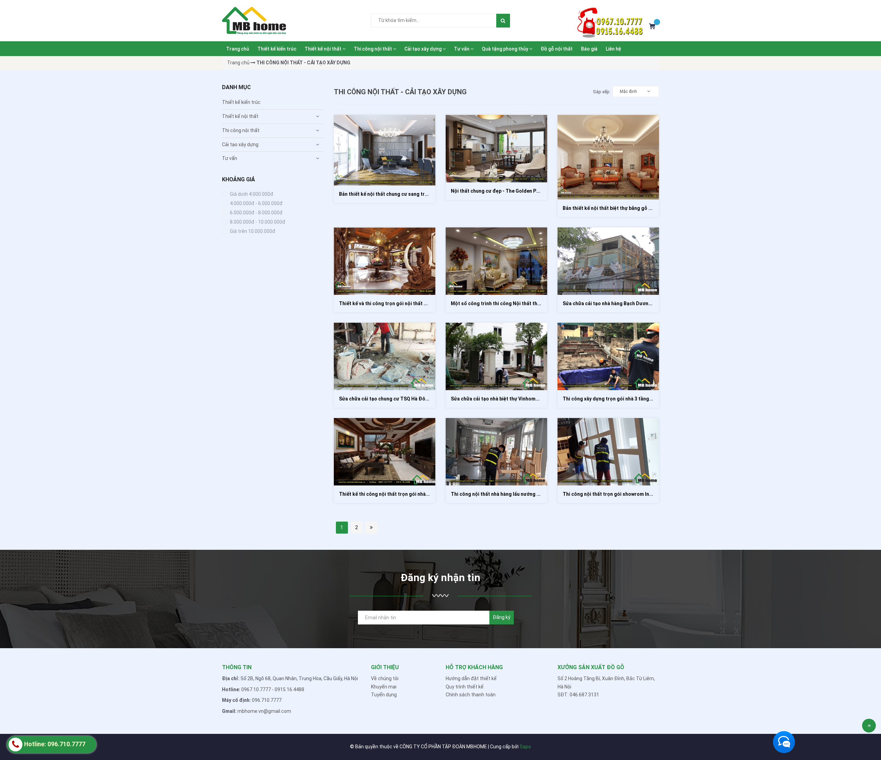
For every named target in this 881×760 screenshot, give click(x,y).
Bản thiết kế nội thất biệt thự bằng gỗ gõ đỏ (612, 208)
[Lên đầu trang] (869, 725)
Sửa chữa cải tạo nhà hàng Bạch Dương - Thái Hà (618, 303)
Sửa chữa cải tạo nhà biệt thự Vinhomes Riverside (507, 399)
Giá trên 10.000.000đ (252, 231)
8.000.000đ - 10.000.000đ (257, 222)
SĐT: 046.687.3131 (578, 694)
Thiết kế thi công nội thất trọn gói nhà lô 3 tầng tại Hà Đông (407, 494)
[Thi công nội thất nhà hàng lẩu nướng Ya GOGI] (496, 451)
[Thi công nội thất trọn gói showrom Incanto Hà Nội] (608, 451)
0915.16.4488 (289, 689)
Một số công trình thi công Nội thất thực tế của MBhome (515, 303)
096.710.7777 (267, 700)
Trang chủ (237, 49)
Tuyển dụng (384, 694)
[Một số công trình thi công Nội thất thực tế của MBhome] (496, 261)
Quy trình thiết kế (465, 686)
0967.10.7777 (256, 689)
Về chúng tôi (385, 678)
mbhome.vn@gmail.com (264, 711)
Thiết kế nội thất (323, 49)
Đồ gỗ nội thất (557, 49)
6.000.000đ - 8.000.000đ (256, 212)
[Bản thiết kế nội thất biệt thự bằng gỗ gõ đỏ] (608, 157)
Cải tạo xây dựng (423, 49)
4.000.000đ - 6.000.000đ (256, 203)
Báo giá (589, 49)
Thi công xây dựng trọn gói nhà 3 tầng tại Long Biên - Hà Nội (631, 399)
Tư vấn (462, 49)
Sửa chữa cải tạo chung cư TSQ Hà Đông (385, 399)
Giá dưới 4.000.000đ (251, 194)
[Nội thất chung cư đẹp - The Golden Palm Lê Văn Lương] (496, 149)
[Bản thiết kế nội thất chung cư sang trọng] (384, 150)
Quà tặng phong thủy (505, 49)
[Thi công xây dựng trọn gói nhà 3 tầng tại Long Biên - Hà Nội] (608, 356)
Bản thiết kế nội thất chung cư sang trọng (386, 194)
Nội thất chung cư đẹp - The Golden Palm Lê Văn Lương (513, 191)
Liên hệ (613, 49)
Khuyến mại (383, 686)
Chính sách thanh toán (471, 694)
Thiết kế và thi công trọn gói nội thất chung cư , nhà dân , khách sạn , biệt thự (426, 303)
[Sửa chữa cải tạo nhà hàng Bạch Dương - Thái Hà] (608, 261)
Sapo (525, 746)
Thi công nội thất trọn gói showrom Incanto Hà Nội (621, 494)
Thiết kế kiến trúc (276, 49)
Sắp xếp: (602, 91)
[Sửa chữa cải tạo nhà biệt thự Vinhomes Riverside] (496, 356)
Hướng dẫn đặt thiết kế (471, 678)
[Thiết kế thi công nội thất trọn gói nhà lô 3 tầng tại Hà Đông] (384, 451)
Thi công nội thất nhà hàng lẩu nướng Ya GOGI (503, 494)
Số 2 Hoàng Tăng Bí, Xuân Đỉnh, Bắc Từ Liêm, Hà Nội (606, 682)
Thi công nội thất (373, 49)
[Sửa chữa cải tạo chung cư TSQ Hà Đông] (384, 356)
